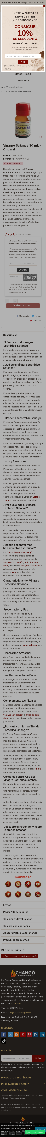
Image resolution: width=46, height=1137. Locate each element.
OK (23, 62)
